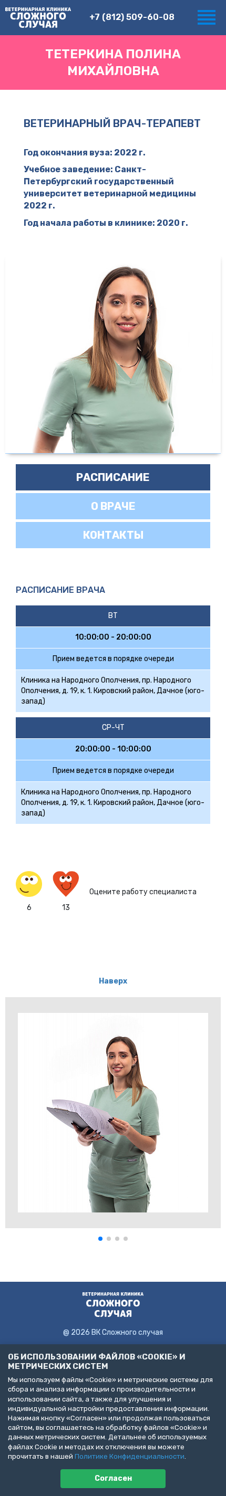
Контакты (113, 535)
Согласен (113, 1478)
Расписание (113, 477)
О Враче (113, 506)
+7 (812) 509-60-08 (131, 17)
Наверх (113, 981)
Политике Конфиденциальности (129, 1456)
